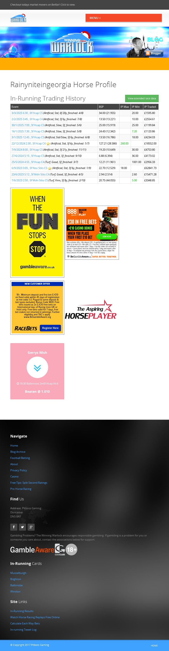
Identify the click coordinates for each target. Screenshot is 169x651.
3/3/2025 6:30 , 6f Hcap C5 (27, 113)
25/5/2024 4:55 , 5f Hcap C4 (28, 162)
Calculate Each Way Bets (25, 623)
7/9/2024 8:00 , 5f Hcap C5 (27, 149)
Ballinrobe (16, 585)
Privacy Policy (18, 470)
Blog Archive (17, 452)
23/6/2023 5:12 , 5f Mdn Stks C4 (30, 174)
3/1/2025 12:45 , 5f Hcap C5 (28, 137)
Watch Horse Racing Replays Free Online (35, 617)
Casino (14, 476)
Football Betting (20, 458)
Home (14, 445)
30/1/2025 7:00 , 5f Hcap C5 (28, 125)
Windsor (15, 591)
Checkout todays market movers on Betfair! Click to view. (42, 4)
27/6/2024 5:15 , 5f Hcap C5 (28, 156)
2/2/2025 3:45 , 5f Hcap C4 (27, 119)
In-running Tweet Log (23, 629)
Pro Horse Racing (20, 489)
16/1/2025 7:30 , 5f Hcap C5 (28, 131)
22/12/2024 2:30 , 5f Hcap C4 (29, 143)
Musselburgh (18, 573)
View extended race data (142, 98)
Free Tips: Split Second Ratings (28, 482)
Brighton (15, 579)
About (14, 464)
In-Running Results (21, 611)
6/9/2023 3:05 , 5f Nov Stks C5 (29, 168)
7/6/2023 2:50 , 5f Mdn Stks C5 (30, 180)
